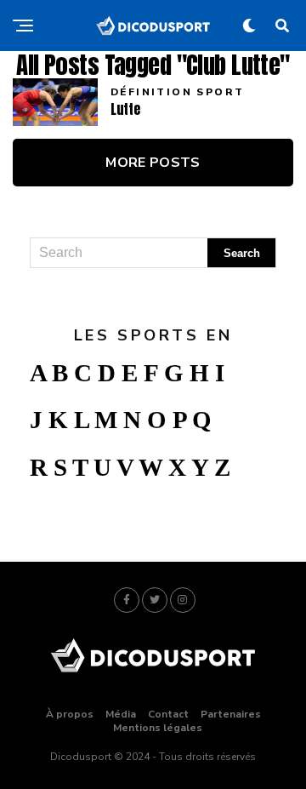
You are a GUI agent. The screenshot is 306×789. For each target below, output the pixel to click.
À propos (70, 714)
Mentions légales (157, 728)
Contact (168, 714)
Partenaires (231, 714)
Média (120, 714)
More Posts (152, 162)
